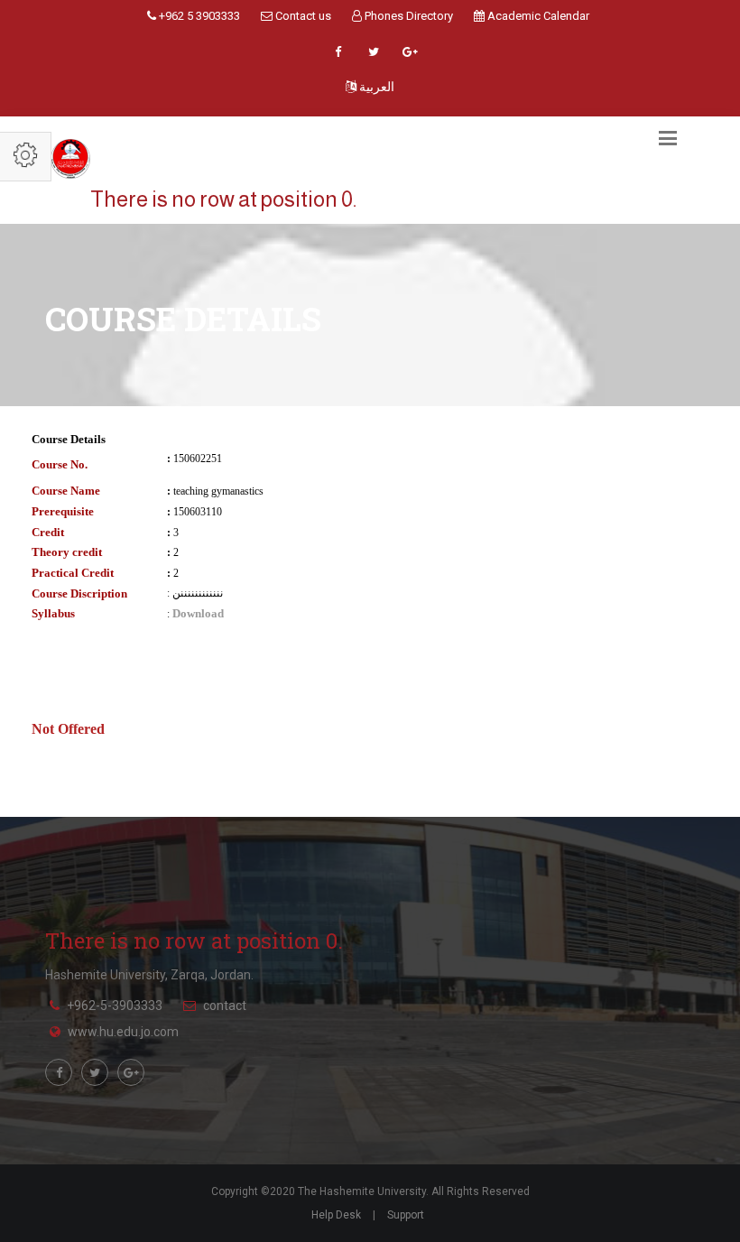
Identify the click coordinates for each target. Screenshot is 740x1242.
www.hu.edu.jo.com (123, 1031)
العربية (375, 86)
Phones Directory (407, 16)
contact (224, 1005)
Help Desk (336, 1215)
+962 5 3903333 (198, 16)
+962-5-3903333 (114, 1005)
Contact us (302, 16)
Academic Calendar (537, 16)
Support (405, 1215)
